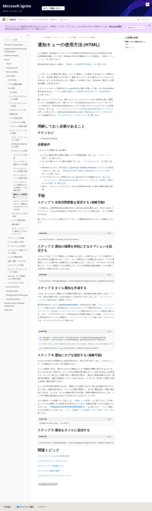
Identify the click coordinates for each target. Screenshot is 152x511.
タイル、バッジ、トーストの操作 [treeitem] (19, 138)
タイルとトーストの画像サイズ (50, 466)
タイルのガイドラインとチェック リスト (54, 475)
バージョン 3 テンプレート (67, 311)
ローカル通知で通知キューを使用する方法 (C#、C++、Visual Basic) (83, 91)
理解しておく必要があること (135, 42)
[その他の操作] (112, 37)
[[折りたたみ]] (28, 35)
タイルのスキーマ (91, 161)
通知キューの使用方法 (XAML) (79, 64)
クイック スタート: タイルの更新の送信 (53, 456)
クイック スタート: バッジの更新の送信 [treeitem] (20, 176)
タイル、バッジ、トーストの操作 (65, 37)
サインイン (145, 19)
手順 (126, 44)
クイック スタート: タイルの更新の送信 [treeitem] (20, 169)
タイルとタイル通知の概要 (48, 470)
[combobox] (15, 40)
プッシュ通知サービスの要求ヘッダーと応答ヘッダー (87, 410)
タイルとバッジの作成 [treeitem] (20, 156)
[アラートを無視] (147, 4)
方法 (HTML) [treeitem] (12, 80)
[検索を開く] (138, 20)
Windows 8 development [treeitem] (13, 45)
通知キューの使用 (82, 400)
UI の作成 (47, 37)
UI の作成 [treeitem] (13, 92)
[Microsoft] (4, 19)
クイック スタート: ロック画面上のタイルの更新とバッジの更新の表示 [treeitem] (20, 186)
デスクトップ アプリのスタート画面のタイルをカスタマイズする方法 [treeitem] (20, 205)
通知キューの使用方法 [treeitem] (20, 195)
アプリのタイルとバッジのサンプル (71, 115)
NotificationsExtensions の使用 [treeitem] (19, 145)
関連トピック (130, 47)
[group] (76, 280)
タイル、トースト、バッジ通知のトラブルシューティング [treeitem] (19, 231)
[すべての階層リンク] (40, 37)
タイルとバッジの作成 (87, 37)
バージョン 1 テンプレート (80, 317)
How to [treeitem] (8, 64)
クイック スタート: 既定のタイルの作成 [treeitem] (20, 163)
